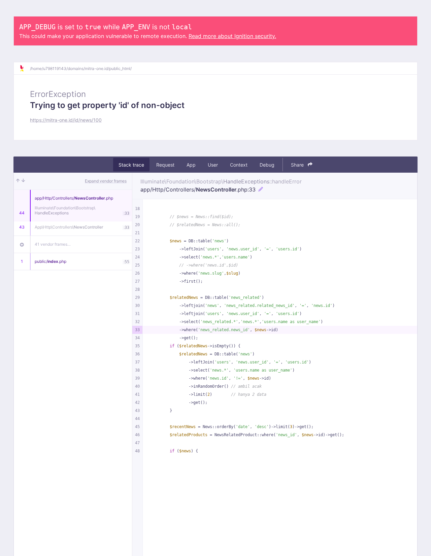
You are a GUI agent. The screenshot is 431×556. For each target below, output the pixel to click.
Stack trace (131, 165)
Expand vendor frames (106, 180)
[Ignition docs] (24, 68)
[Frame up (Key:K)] (18, 181)
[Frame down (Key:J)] (23, 181)
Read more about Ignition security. (232, 36)
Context (238, 165)
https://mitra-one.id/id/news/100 (66, 120)
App (191, 165)
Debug (267, 165)
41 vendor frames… (53, 244)
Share (298, 165)
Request (165, 165)
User (213, 165)
